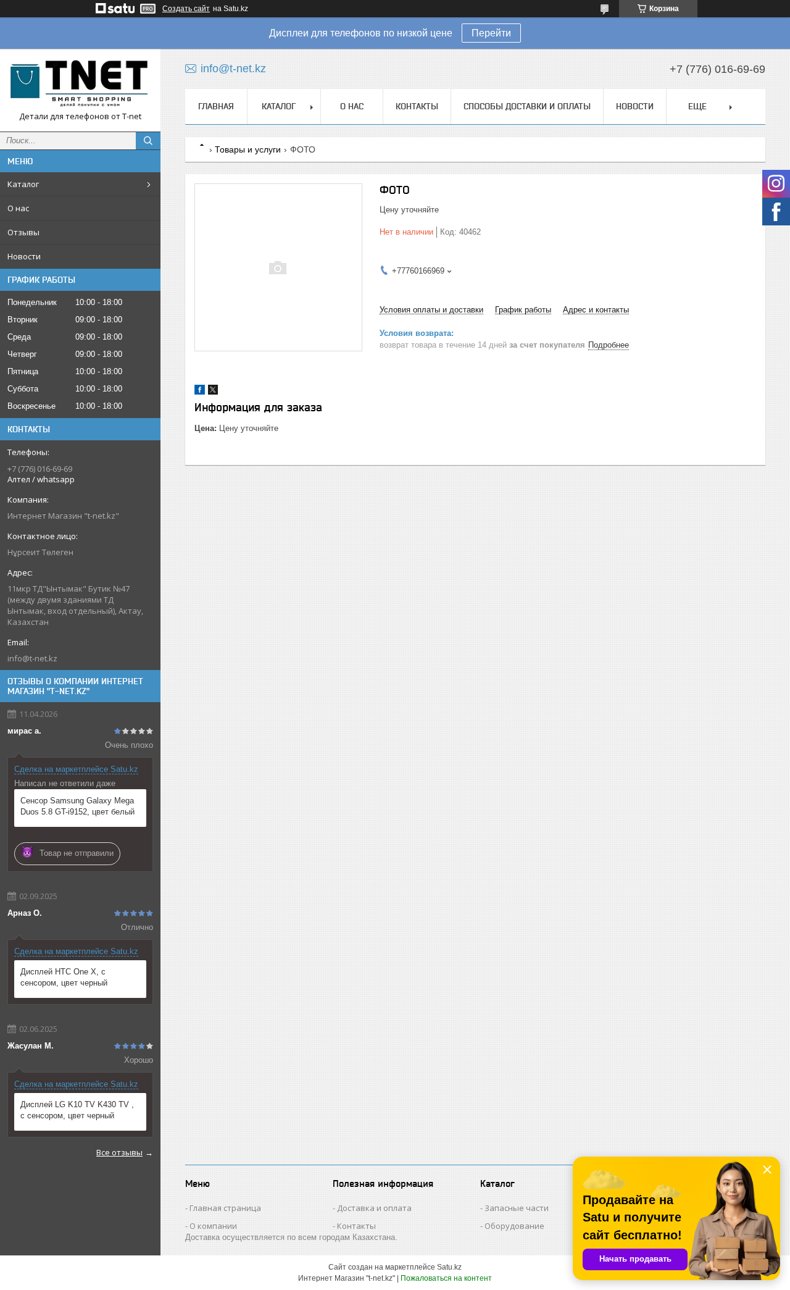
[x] (213, 391)
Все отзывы (119, 1152)
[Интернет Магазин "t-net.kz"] (80, 84)
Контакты (417, 106)
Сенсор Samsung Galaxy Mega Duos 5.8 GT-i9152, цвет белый (77, 806)
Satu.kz (449, 1267)
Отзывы (23, 232)
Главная (216, 106)
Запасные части (516, 1207)
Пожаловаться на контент (446, 1278)
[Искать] (148, 141)
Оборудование (514, 1225)
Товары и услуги (248, 149)
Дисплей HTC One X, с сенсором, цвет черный (63, 977)
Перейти (491, 33)
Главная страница (225, 1207)
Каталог (23, 184)
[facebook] (199, 391)
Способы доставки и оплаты (527, 106)
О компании (213, 1225)
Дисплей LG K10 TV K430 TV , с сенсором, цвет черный (77, 1110)
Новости (24, 256)
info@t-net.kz (32, 658)
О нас (18, 208)
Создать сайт (186, 8)
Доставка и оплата (374, 1207)
